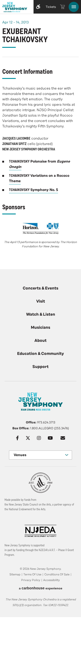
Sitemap (14, 574)
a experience (40, 588)
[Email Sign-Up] (63, 438)
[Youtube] (50, 438)
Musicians (40, 327)
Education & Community (40, 353)
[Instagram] (39, 438)
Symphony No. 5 (33, 189)
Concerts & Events (40, 288)
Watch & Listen (40, 314)
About (40, 340)
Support (40, 366)
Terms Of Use (32, 574)
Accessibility (51, 580)
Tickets (51, 7)
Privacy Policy (30, 580)
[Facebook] (17, 438)
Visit (40, 301)
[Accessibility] (38, 7)
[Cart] (62, 7)
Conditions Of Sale (57, 574)
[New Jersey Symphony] (15, 8)
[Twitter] (28, 438)
